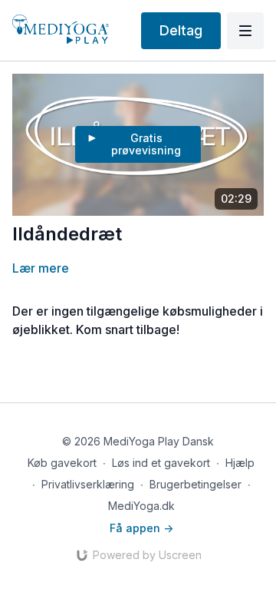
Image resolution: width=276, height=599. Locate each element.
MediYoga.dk (141, 505)
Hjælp (240, 462)
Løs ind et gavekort (161, 462)
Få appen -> (141, 527)
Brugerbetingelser (196, 484)
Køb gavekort (62, 462)
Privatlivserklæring (87, 484)
